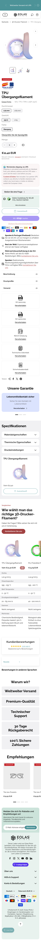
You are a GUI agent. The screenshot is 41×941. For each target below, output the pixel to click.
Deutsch (9, 891)
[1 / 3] (13, 70)
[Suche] (32, 14)
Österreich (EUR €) (25, 891)
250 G (6, 120)
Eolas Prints (6, 102)
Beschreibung (9, 274)
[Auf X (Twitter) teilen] (17, 379)
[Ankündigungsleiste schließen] (38, 5)
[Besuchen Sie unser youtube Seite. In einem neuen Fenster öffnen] (22, 858)
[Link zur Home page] (20, 838)
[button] (16, 414)
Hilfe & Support (11, 877)
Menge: (5, 140)
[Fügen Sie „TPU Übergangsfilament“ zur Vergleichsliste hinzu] (23, 145)
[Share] (9, 379)
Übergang (7, 129)
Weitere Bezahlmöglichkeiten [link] (20, 224)
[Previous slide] (6, 5)
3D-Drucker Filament (19, 22)
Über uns (8, 871)
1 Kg (15, 120)
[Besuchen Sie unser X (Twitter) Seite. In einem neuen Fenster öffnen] (18, 858)
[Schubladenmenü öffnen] (5, 14)
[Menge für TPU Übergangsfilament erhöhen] (14, 145)
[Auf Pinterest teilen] (21, 379)
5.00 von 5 (26, 646)
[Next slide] (35, 5)
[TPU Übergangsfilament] (13, 549)
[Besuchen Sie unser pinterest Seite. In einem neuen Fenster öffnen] (27, 858)
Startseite (5, 22)
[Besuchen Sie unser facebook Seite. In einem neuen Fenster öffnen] (10, 858)
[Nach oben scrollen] (20, 924)
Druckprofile (8, 281)
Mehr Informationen (20, 205)
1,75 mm (6, 110)
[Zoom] (35, 31)
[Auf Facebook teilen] (13, 379)
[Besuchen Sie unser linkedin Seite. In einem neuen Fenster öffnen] (31, 858)
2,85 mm (17, 110)
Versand (18, 157)
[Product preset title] (16, 776)
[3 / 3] (28, 70)
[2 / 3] (20, 70)
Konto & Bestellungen (14, 883)
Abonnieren (30, 827)
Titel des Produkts (9, 792)
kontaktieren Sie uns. (29, 256)
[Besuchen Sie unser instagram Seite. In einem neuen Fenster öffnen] (14, 858)
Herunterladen (20, 305)
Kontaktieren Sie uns (13, 531)
